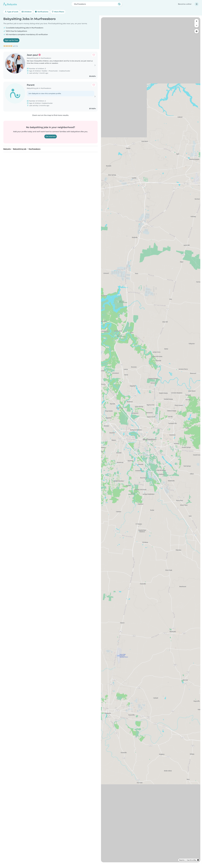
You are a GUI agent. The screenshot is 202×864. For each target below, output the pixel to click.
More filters (59, 12)
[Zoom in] (196, 21)
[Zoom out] (196, 25)
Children (28, 12)
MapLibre (182, 860)
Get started (50, 136)
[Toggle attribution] (198, 860)
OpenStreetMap (191, 860)
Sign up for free (11, 40)
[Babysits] (10, 4)
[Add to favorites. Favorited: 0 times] (94, 55)
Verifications (42, 12)
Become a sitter (185, 4)
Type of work (12, 12)
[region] (150, 439)
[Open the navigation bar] (197, 4)
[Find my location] (196, 31)
